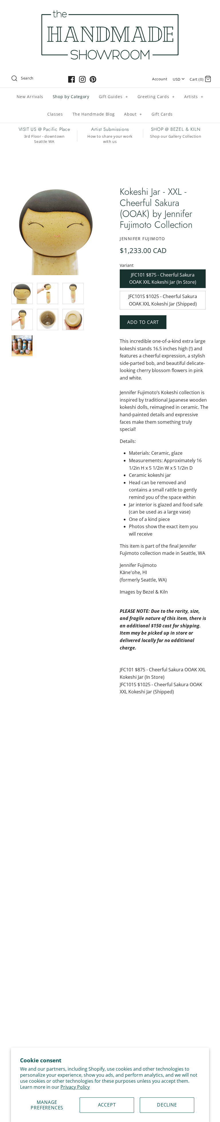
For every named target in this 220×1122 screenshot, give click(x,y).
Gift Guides (113, 96)
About (133, 114)
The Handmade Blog (93, 114)
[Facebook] (71, 79)
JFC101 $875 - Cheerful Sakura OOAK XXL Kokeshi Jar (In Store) (162, 278)
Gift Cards (162, 114)
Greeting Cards (156, 96)
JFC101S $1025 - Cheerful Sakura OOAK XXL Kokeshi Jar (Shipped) (162, 300)
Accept (107, 1105)
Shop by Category (71, 96)
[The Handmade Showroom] (110, 9)
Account (159, 78)
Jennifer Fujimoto (142, 238)
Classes (55, 114)
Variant (126, 265)
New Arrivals (30, 96)
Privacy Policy (75, 1087)
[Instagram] (82, 79)
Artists (193, 96)
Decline (167, 1105)
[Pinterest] (93, 79)
